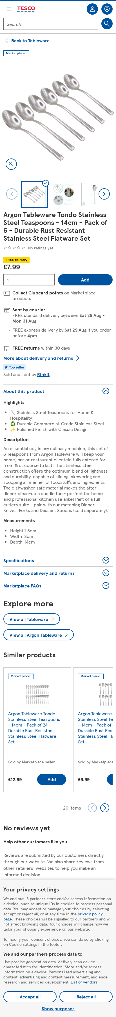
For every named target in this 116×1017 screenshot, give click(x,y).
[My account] (92, 9)
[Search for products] (107, 23)
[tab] (34, 194)
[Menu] (9, 9)
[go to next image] (104, 194)
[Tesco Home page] (26, 9)
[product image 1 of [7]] (58, 117)
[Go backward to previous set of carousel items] (92, 807)
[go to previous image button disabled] (11, 194)
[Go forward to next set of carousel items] (104, 807)
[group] (37, 730)
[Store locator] (107, 9)
